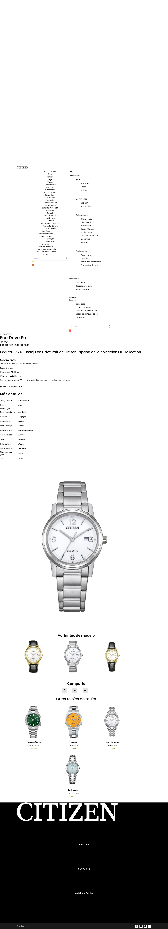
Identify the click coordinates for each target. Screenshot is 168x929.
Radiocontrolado (46, 233)
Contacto (46, 244)
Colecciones (74, 175)
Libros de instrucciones (46, 252)
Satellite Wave (84, 909)
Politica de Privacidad (84, 858)
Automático (86, 206)
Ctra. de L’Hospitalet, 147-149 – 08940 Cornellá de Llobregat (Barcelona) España (51, 829)
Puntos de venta (46, 246)
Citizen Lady (50, 195)
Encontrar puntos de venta (15, 345)
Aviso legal (84, 856)
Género (79, 179)
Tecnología (74, 279)
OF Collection (6, 334)
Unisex (84, 190)
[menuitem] (50, 262)
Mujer (83, 186)
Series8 (50, 213)
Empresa (50, 239)
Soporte (50, 241)
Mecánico (50, 210)
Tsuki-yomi (86, 255)
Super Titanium (50, 202)
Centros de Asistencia (46, 249)
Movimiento (81, 199)
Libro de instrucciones (13, 386)
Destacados (81, 251)
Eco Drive (46, 231)
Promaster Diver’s (50, 226)
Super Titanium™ (46, 236)
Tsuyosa (84, 258)
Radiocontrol (50, 205)
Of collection (84, 899)
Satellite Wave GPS (50, 208)
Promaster (50, 200)
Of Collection (50, 197)
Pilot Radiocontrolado (91, 261)
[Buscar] (66, 258)
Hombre (85, 183)
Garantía (46, 254)
